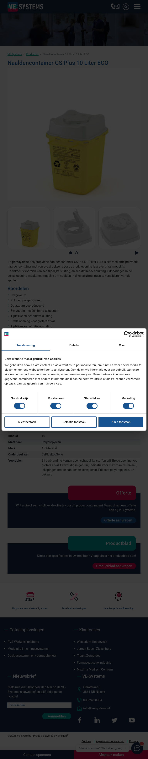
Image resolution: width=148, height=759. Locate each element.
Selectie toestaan (74, 422)
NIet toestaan (27, 422)
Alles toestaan (120, 422)
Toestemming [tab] (26, 345)
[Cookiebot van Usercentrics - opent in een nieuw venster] (127, 334)
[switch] (55, 406)
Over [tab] (122, 345)
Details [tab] (74, 345)
